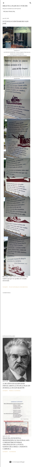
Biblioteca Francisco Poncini (15, 6)
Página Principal (9, 11)
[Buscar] (30, 2)
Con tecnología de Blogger (18, 461)
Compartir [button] (5, 287)
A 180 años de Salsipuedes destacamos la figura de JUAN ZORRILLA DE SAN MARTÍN (16, 385)
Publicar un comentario (14, 390)
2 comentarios (12, 451)
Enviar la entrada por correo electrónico (18, 287)
